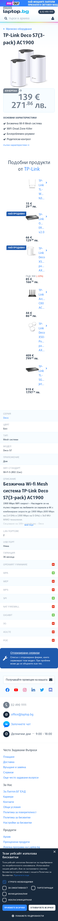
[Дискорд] (50, 690)
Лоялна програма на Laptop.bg (21, 847)
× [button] (54, 852)
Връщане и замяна (14, 767)
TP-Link (32, 169)
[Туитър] (42, 690)
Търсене (6, 18)
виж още (29, 524)
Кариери (8, 796)
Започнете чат (21, 724)
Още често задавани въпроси (21, 777)
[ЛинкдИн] (33, 690)
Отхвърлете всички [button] (41, 907)
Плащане (9, 756)
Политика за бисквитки (16, 817)
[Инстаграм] (25, 690)
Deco (6, 417)
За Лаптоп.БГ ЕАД (14, 791)
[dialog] (29, 884)
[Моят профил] (53, 19)
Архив (7, 836)
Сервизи (8, 772)
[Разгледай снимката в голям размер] (29, 68)
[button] (29, 915)
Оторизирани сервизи (25, 652)
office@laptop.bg (22, 714)
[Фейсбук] (7, 690)
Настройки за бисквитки (17, 822)
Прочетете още (21, 875)
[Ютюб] (16, 690)
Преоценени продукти (16, 842)
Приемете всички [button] (14, 907)
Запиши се (50, 679)
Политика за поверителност (19, 812)
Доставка (8, 762)
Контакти (8, 802)
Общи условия (12, 807)
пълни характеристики (15, 145)
